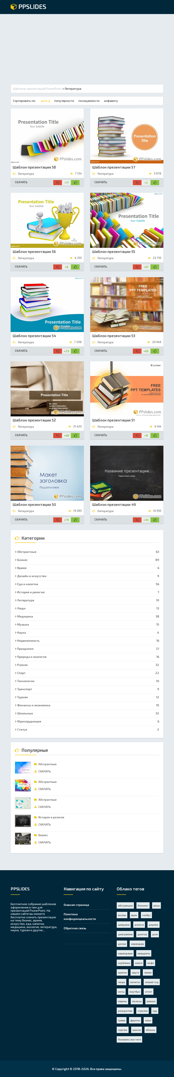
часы (148, 1020)
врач (134, 915)
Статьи (88, 729)
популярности (64, 100)
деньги (139, 924)
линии (148, 972)
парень (122, 1001)
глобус (146, 915)
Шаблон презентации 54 (34, 335)
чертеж (122, 1029)
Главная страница (76, 905)
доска (122, 943)
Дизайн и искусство (88, 576)
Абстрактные (88, 551)
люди (121, 982)
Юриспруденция (88, 721)
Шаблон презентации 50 (34, 504)
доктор (142, 934)
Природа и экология (88, 656)
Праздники (88, 648)
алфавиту (111, 100)
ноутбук (134, 991)
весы (156, 905)
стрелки (142, 1010)
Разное (88, 665)
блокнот (143, 905)
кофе (150, 962)
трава (121, 1020)
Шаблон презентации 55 (113, 251)
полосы (137, 1001)
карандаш (137, 943)
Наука (88, 632)
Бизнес (88, 560)
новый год (152, 982)
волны (122, 915)
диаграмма (125, 934)
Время (88, 568)
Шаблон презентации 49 (114, 504)
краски (122, 972)
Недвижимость (88, 640)
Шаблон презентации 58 (34, 167)
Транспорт (88, 689)
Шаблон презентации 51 (113, 420)
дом (155, 934)
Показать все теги (129, 1039)
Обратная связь (75, 928)
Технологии (88, 681)
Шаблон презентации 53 (113, 335)
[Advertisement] (87, 46)
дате (44, 100)
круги (135, 972)
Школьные (88, 713)
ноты (121, 991)
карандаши (125, 953)
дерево (153, 924)
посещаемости (89, 100)
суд (155, 1010)
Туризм (88, 697)
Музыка (88, 624)
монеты (135, 982)
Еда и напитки (88, 584)
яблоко (150, 1029)
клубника (124, 962)
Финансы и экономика (88, 705)
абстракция (125, 905)
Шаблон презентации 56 (34, 251)
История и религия (88, 592)
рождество (125, 1010)
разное (151, 1001)
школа (136, 1029)
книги (138, 962)
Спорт (88, 673)
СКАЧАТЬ (21, 182)
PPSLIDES (31, 6)
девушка (123, 924)
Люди (88, 608)
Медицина (88, 616)
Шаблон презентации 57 (113, 167)
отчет (148, 991)
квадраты (144, 953)
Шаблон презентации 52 (34, 420)
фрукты (135, 1020)
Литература (88, 600)
